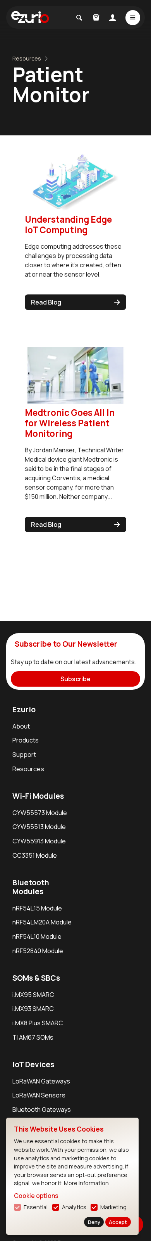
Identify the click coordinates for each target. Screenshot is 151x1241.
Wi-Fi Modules (38, 796)
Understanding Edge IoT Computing (68, 224)
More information (86, 1183)
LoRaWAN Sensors (38, 1095)
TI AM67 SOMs (32, 1037)
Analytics (74, 1207)
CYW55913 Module (39, 841)
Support (24, 754)
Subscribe (75, 679)
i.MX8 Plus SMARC (37, 1023)
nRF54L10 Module (37, 936)
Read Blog (46, 302)
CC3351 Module (34, 855)
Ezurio (24, 709)
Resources (26, 58)
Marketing (113, 1207)
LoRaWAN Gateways (41, 1081)
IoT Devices (33, 1064)
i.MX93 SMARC (33, 1008)
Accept (118, 1221)
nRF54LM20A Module (42, 922)
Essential (36, 1207)
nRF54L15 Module (37, 908)
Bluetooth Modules (30, 887)
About (21, 726)
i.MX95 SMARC (33, 994)
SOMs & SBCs (36, 978)
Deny (94, 1221)
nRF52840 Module (37, 951)
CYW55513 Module (39, 826)
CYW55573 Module (39, 812)
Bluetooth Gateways (41, 1109)
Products (25, 740)
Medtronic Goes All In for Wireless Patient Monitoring (70, 423)
